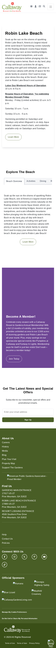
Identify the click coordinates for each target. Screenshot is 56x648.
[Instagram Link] (14, 556)
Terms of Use (10, 643)
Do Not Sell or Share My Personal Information (19, 618)
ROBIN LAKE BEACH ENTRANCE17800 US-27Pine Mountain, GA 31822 (19, 504)
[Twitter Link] (24, 556)
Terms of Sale (22, 643)
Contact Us (7, 539)
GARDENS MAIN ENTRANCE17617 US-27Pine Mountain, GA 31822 (17, 493)
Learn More (13, 137)
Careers (6, 442)
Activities (31, 181)
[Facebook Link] (4, 556)
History (5, 447)
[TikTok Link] (4, 564)
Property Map (8, 463)
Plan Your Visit (9, 459)
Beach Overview (14, 181)
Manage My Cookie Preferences (14, 612)
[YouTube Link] (44, 556)
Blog (4, 455)
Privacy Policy (34, 643)
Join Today (14, 359)
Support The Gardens (12, 467)
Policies (6, 543)
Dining (43, 181)
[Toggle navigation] (50, 7)
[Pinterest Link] (34, 556)
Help (4, 534)
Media (5, 451)
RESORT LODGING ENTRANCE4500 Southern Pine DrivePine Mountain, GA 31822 (18, 514)
